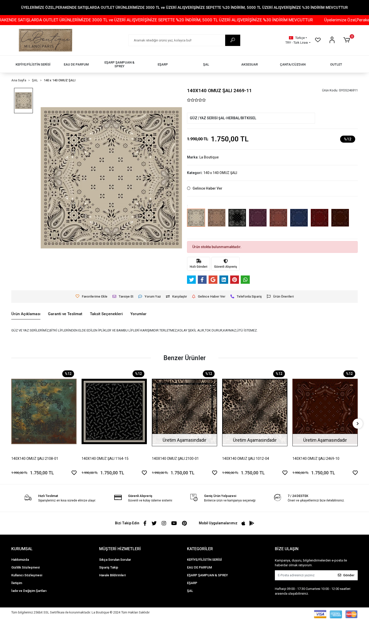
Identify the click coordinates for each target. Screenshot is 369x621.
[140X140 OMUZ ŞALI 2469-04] (217, 221)
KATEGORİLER (200, 548)
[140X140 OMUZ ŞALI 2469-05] (237, 221)
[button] (347, 40)
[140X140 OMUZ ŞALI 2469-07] (278, 221)
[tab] (25, 314)
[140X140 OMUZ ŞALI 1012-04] (254, 411)
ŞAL (190, 591)
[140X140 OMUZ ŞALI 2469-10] (340, 221)
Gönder (348, 575)
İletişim (16, 583)
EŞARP (192, 583)
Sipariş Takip (108, 567)
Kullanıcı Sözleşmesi (26, 575)
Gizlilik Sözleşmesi (25, 567)
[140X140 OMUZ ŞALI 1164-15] (114, 411)
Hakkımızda (20, 559)
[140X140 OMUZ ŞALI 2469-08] (299, 221)
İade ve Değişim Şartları (28, 591)
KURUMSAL (22, 548)
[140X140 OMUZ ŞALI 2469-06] (258, 221)
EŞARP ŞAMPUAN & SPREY (207, 575)
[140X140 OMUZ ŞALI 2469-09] (320, 221)
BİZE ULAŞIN (286, 548)
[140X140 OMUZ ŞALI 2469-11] (196, 221)
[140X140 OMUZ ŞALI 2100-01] (184, 411)
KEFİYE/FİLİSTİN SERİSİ (204, 559)
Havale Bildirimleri (112, 575)
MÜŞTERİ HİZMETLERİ (120, 548)
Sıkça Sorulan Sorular (115, 559)
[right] (357, 423)
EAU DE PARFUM (199, 567)
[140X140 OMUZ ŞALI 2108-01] (44, 411)
